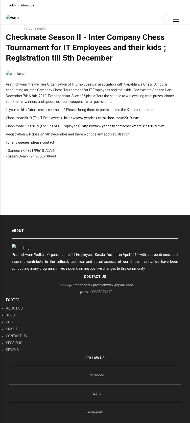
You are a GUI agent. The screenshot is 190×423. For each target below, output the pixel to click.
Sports (14, 28)
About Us (27, 5)
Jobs (12, 5)
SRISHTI (12, 329)
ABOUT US (14, 308)
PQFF (10, 322)
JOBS (10, 315)
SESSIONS (14, 343)
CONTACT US (16, 336)
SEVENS (12, 350)
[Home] (12, 17)
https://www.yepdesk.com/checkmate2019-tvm (101, 118)
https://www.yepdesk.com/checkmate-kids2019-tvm (123, 126)
